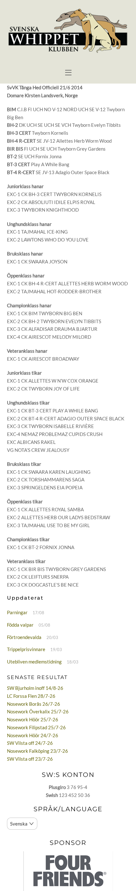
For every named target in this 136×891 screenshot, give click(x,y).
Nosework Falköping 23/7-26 (37, 751)
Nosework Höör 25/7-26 (32, 719)
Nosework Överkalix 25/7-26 (38, 711)
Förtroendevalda (24, 637)
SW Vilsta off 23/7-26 (30, 759)
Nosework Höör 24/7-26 (32, 735)
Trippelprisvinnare (26, 649)
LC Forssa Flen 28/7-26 (31, 696)
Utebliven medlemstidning (34, 661)
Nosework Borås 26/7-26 (33, 704)
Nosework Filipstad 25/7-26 (36, 727)
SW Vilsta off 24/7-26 (30, 743)
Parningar (17, 612)
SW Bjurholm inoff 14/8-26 (35, 688)
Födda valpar (20, 625)
